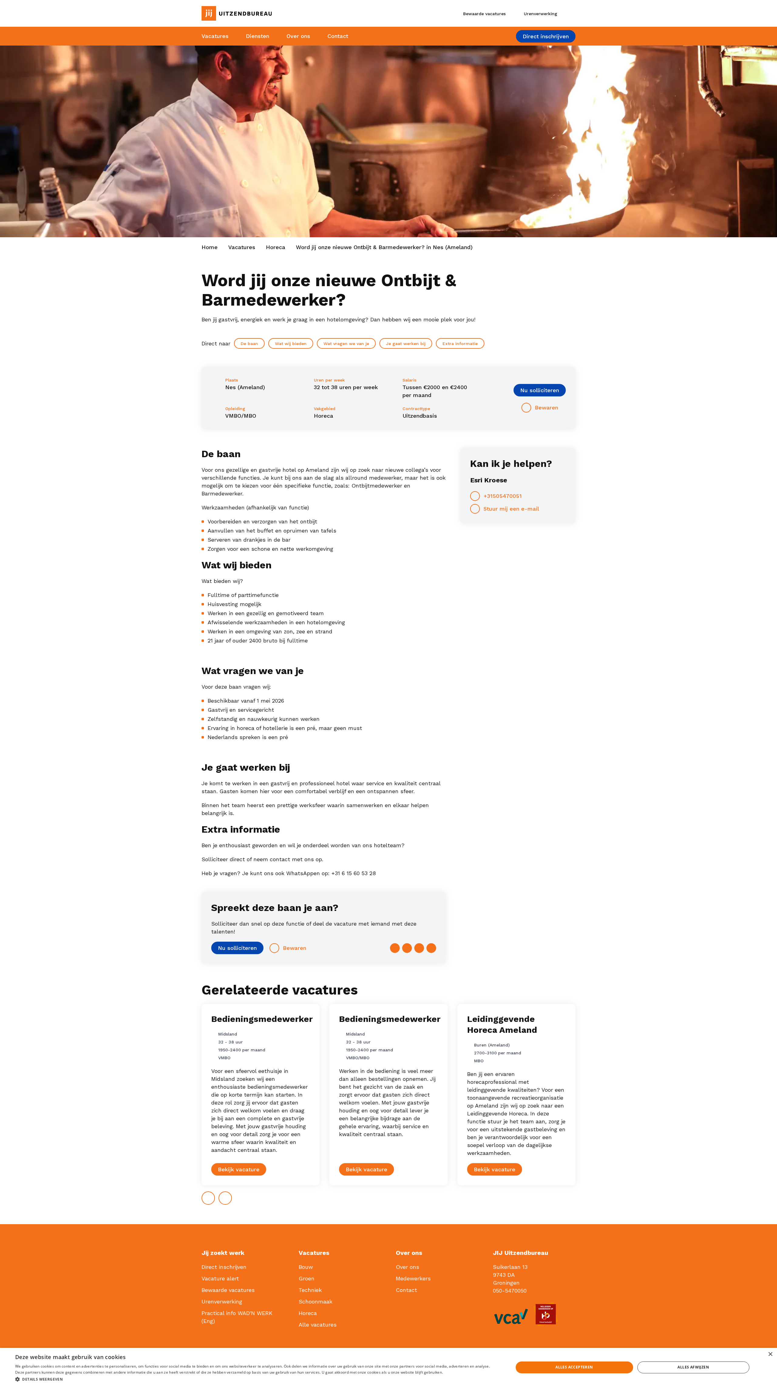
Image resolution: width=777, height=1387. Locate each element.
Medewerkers (413, 1278)
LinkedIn (419, 948)
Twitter (407, 948)
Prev (214, 1196)
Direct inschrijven (546, 36)
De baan (249, 343)
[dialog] (388, 1367)
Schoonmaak (315, 1301)
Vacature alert (220, 1278)
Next (231, 1196)
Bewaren (546, 407)
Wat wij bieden (291, 343)
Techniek (310, 1290)
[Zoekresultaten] (570, 13)
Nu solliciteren (539, 390)
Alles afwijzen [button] (693, 1367)
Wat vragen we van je (346, 343)
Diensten (257, 36)
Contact (337, 36)
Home (210, 247)
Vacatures (215, 36)
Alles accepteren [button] (574, 1367)
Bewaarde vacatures (228, 1290)
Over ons (298, 36)
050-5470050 (510, 1290)
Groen (306, 1278)
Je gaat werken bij (406, 343)
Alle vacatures (318, 1324)
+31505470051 (503, 496)
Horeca (275, 247)
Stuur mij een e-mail (511, 508)
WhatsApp (431, 948)
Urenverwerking (222, 1301)
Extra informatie (460, 343)
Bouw (306, 1267)
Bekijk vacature (239, 1169)
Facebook (395, 948)
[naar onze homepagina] (259, 13)
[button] (257, 1378)
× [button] (770, 1354)
